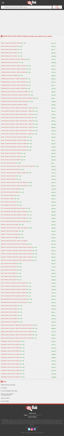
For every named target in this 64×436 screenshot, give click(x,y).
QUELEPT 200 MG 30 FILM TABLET (10, 231)
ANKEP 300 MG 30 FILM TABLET (9, 52)
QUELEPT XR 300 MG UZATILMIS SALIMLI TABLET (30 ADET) (16, 253)
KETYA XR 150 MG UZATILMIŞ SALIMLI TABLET (13, 208)
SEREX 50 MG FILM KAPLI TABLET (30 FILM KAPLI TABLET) (16, 338)
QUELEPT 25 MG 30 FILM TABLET (9, 234)
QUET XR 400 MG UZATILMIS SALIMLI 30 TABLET (13, 292)
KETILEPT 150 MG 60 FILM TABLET (10, 169)
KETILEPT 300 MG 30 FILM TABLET (10, 189)
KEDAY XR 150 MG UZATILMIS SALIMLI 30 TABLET (14, 137)
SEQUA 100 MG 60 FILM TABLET (9, 309)
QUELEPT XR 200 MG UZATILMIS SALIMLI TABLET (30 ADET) (16, 250)
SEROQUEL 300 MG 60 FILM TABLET (10, 373)
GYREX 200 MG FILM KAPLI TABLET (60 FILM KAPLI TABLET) (17, 114)
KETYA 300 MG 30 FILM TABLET (9, 205)
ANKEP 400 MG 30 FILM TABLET (9, 56)
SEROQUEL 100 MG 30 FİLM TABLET (10, 344)
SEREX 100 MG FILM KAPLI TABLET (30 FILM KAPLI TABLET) (16, 325)
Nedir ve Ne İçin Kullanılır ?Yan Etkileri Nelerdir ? (7, 394)
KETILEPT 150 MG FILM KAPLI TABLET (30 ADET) (13, 172)
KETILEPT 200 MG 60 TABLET (8, 179)
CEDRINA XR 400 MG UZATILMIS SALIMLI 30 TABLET (14, 101)
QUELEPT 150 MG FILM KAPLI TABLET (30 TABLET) (14, 228)
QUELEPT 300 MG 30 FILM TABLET (10, 237)
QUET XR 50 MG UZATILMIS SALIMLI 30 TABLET (13, 296)
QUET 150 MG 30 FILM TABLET (9, 266)
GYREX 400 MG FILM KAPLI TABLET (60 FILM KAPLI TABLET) (17, 130)
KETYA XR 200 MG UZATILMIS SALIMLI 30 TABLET (14, 211)
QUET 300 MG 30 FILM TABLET (9, 276)
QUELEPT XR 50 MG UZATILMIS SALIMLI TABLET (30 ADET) (16, 260)
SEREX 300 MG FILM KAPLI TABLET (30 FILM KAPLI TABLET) (16, 334)
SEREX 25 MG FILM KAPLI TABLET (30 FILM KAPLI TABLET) (16, 331)
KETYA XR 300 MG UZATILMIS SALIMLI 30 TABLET (14, 215)
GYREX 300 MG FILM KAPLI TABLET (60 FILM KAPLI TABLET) (17, 124)
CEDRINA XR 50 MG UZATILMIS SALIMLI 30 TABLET (14, 104)
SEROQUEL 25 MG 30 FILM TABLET (10, 360)
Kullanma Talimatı (5, 398)
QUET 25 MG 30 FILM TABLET (8, 273)
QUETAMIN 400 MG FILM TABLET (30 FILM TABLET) (14, 299)
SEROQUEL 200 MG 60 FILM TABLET (10, 354)
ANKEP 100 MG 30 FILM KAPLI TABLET (11, 43)
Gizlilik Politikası (32, 417)
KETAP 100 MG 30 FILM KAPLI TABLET (11, 153)
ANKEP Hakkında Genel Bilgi (8, 385)
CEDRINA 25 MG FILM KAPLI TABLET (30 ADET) (13, 78)
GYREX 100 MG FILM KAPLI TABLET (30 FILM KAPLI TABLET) (17, 108)
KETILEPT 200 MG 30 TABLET (8, 176)
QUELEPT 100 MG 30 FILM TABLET (10, 224)
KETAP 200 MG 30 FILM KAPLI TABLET (11, 156)
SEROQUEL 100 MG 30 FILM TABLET (10, 341)
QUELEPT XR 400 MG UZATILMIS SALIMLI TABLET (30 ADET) (16, 257)
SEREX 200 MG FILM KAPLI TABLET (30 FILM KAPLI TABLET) (16, 328)
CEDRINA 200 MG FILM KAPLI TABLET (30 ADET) (13, 72)
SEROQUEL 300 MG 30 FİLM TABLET (10, 370)
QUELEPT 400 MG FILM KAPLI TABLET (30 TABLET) (14, 240)
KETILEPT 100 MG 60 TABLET (8, 163)
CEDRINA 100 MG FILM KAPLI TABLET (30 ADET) (13, 65)
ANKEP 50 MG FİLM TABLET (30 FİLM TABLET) (13, 59)
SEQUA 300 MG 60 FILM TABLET (9, 322)
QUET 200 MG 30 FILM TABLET (9, 270)
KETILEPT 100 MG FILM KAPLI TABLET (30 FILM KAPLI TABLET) (17, 166)
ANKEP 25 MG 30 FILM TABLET (9, 49)
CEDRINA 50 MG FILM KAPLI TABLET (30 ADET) (13, 88)
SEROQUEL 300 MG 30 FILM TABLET (10, 367)
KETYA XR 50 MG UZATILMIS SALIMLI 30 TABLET (13, 221)
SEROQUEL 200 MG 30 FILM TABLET (10, 347)
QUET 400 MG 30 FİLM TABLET (9, 279)
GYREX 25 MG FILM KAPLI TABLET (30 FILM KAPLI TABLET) (16, 117)
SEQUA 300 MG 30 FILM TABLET (9, 318)
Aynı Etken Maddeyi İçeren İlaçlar (9, 391)
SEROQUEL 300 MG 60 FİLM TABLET (10, 377)
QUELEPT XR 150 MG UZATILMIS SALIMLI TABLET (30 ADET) (16, 247)
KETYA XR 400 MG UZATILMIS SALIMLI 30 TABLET (14, 218)
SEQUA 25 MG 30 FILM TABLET (9, 315)
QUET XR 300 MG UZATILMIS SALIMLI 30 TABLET (13, 289)
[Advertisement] (32, 22)
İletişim (26, 415)
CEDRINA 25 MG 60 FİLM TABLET (9, 75)
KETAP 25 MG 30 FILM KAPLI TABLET (10, 159)
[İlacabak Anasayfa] (32, 3)
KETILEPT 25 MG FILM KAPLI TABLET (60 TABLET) (14, 185)
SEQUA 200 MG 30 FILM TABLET (9, 312)
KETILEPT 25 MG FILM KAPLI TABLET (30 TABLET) (14, 182)
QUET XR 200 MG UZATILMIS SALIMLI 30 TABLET (13, 286)
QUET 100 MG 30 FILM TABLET (9, 263)
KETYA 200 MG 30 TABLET (7, 198)
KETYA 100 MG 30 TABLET (7, 195)
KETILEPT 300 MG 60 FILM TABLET (10, 192)
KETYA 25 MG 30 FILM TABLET (9, 202)
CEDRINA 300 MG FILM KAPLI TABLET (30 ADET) (13, 82)
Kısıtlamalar (4, 388)
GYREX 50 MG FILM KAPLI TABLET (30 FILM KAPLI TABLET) (16, 133)
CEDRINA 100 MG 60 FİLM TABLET (10, 62)
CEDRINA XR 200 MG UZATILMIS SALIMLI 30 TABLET (14, 95)
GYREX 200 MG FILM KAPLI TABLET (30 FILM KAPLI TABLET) (17, 111)
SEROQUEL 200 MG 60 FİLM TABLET (10, 357)
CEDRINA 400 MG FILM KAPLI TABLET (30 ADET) (13, 85)
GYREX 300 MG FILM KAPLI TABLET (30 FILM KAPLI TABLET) (17, 121)
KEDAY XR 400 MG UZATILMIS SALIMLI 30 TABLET (14, 146)
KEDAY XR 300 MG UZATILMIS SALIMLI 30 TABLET (14, 143)
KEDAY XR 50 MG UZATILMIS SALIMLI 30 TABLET (13, 150)
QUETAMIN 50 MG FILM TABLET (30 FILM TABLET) (14, 302)
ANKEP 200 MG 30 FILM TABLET (9, 46)
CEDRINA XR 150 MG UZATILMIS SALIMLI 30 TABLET (14, 91)
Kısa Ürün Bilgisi (5, 401)
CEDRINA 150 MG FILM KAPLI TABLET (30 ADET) (13, 69)
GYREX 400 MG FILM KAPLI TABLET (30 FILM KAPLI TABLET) (17, 127)
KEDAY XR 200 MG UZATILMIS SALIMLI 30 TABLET (14, 140)
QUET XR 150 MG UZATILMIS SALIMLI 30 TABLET (13, 283)
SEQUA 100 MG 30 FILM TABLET (9, 305)
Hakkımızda (32, 413)
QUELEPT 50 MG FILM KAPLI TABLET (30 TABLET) (14, 244)
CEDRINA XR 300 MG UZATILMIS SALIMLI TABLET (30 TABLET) (17, 98)
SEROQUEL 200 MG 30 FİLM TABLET (10, 351)
